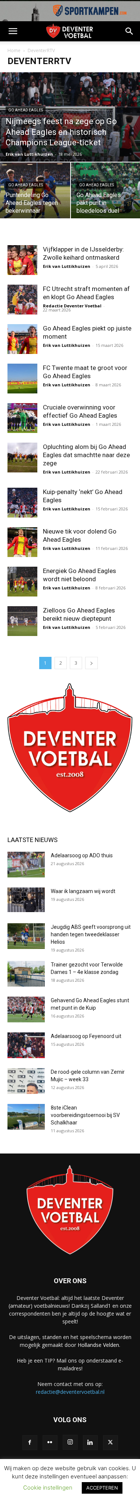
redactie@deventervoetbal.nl (70, 1391)
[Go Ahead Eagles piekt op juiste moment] (22, 339)
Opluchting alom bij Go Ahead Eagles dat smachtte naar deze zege (86, 455)
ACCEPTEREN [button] (102, 1488)
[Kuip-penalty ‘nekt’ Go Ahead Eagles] (22, 503)
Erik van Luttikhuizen (29, 154)
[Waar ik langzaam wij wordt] (26, 899)
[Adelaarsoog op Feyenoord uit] (26, 1045)
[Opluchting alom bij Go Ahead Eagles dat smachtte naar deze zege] (22, 457)
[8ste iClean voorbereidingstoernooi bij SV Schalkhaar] (26, 1117)
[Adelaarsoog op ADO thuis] (26, 864)
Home (14, 50)
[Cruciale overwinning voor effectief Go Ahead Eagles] (22, 418)
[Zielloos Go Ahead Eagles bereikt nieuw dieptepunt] (22, 621)
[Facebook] (29, 1442)
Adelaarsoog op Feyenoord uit (86, 1036)
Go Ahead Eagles (25, 110)
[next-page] (91, 663)
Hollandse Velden (98, 1344)
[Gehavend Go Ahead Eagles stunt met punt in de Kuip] (26, 1009)
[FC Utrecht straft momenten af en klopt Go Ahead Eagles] (22, 299)
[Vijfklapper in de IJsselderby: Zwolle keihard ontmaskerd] (22, 260)
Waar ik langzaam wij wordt (83, 891)
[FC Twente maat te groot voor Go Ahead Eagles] (22, 378)
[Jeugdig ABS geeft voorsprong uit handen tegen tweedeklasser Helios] (26, 936)
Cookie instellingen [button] (47, 1487)
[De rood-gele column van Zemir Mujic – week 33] (26, 1081)
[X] (110, 1442)
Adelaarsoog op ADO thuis (82, 855)
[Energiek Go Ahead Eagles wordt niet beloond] (22, 581)
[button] (13, 31)
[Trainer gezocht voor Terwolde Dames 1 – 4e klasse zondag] (26, 974)
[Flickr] (50, 1442)
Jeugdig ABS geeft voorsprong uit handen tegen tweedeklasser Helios (91, 934)
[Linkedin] (90, 1442)
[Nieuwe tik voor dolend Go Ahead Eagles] (22, 542)
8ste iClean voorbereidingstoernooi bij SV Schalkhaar (85, 1115)
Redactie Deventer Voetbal (72, 305)
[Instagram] (70, 1442)
